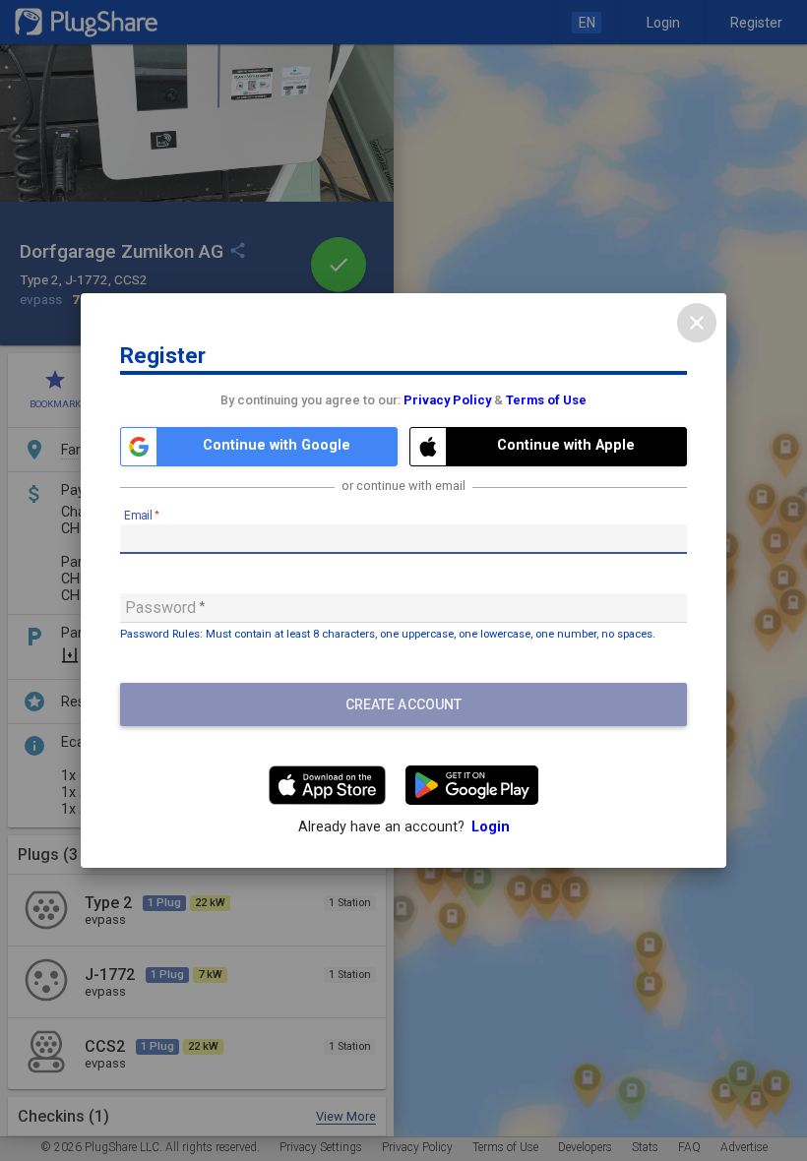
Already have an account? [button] (404, 827)
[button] (259, 446)
